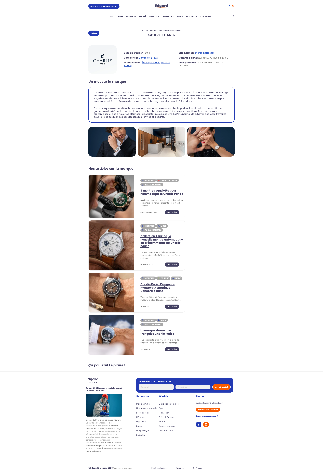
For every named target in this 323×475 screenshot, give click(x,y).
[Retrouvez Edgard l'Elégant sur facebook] (229, 6)
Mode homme (143, 404)
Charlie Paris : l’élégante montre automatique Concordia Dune (157, 287)
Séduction (141, 435)
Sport (162, 408)
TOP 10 (180, 16)
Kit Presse (197, 468)
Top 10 (162, 421)
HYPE (120, 16)
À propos (180, 468)
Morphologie (142, 430)
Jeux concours (166, 430)
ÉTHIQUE (165, 278)
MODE (112, 16)
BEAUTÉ (142, 16)
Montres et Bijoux (148, 57)
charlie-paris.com (204, 52)
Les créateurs (143, 412)
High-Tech (164, 412)
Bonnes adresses (167, 426)
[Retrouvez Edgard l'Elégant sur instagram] (233, 6)
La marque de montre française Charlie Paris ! (157, 332)
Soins (139, 426)
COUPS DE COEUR (169, 180)
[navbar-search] (234, 16)
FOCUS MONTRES (153, 184)
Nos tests (141, 421)
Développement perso (170, 404)
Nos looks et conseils (146, 408)
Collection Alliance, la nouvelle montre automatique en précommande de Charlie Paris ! (161, 241)
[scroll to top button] (317, 469)
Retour (93, 33)
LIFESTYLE (154, 16)
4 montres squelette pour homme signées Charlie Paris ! (161, 192)
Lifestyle (140, 417)
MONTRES (131, 16)
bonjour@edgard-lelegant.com (209, 403)
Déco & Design (166, 417)
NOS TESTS (191, 16)
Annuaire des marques (159, 30)
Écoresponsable (151, 62)
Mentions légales (158, 468)
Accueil (145, 30)
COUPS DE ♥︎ (205, 16)
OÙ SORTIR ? (168, 16)
